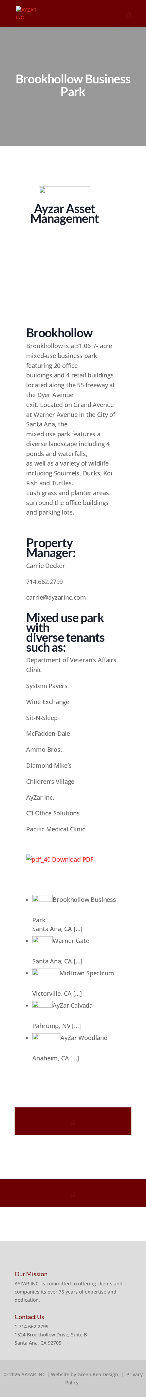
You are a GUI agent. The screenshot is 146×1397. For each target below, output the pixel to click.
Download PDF (71, 859)
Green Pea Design (97, 1374)
